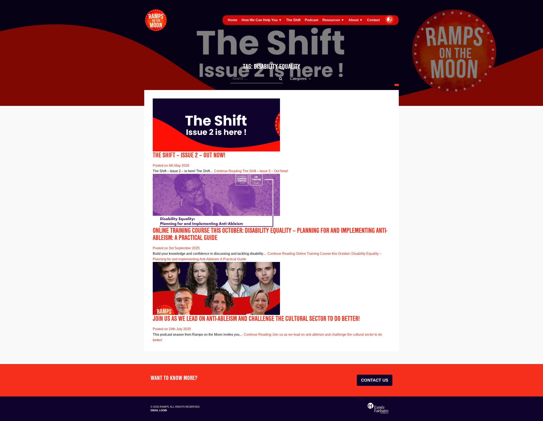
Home (232, 20)
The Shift (293, 20)
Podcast (311, 20)
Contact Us (374, 380)
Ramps (156, 20)
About (353, 20)
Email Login (159, 410)
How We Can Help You (260, 20)
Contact (373, 20)
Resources (331, 20)
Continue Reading (251, 171)
